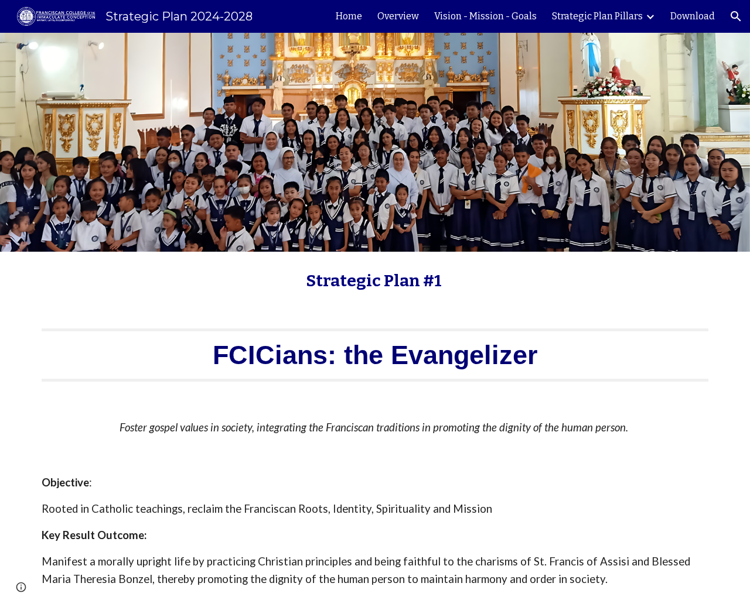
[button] (736, 16)
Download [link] (692, 16)
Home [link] (349, 16)
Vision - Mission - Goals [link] (485, 16)
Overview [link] (398, 16)
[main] (375, 281)
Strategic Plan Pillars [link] (597, 16)
